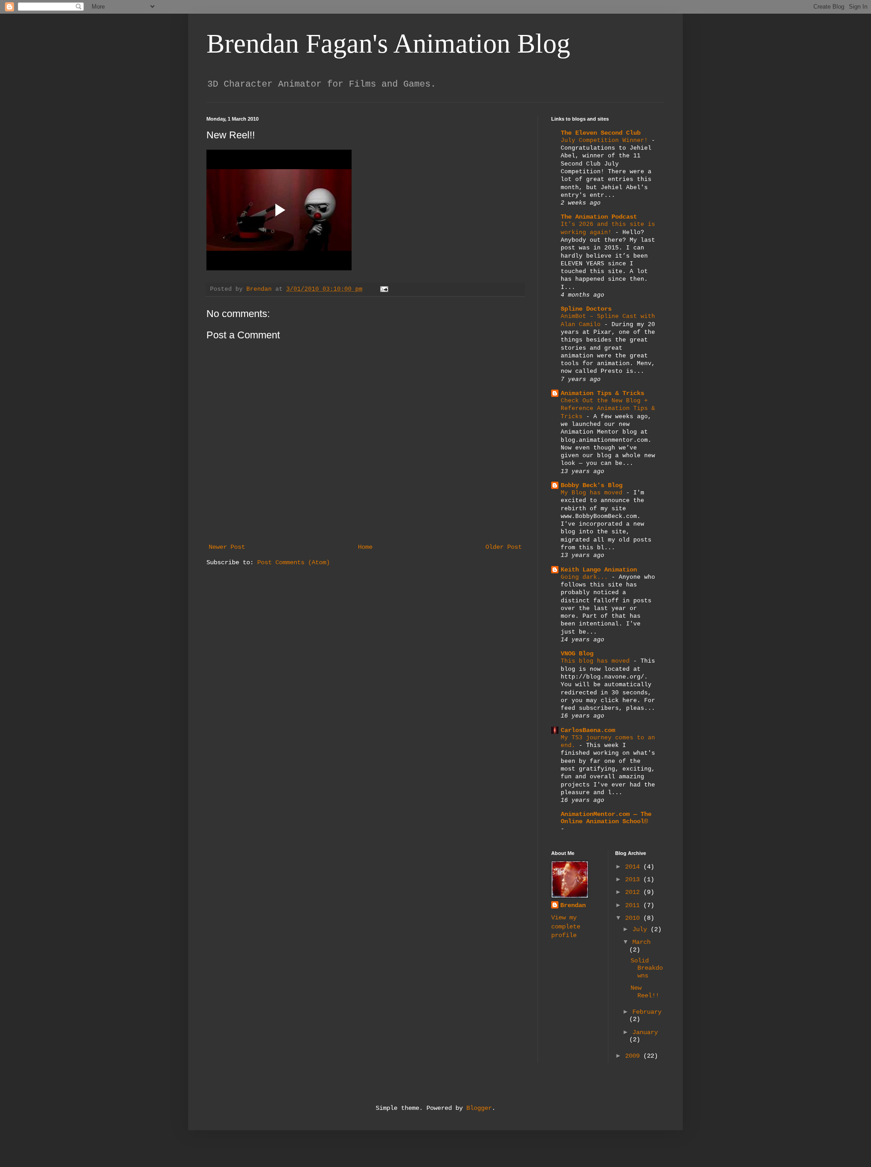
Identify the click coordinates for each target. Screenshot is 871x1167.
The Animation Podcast (599, 216)
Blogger (479, 1108)
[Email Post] (384, 289)
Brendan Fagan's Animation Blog (388, 44)
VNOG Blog (577, 653)
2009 (634, 1056)
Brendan (573, 905)
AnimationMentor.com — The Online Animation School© (606, 818)
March (641, 942)
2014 (634, 866)
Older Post (503, 547)
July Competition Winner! (606, 140)
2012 (634, 892)
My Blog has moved (593, 492)
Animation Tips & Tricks (602, 393)
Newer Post (227, 547)
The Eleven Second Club (601, 133)
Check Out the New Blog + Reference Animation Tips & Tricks (608, 408)
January (645, 1032)
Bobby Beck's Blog (591, 485)
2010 (634, 918)
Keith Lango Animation (599, 569)
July (641, 929)
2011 (634, 905)
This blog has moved (597, 661)
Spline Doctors (586, 309)
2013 (634, 879)
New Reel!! (645, 991)
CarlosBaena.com (588, 730)
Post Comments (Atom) (293, 562)
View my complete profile (565, 926)
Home (365, 547)
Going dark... (586, 577)
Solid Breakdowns (647, 968)
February (646, 1012)
